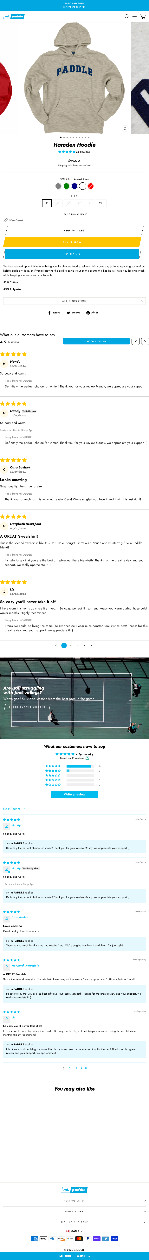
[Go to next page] (92, 645)
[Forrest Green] (26, 1168)
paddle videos (20, 271)
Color (74, 178)
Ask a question (74, 301)
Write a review (97, 341)
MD (69, 203)
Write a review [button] (74, 794)
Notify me (72, 253)
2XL (101, 203)
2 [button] (70, 1068)
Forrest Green (66, 186)
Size (74, 196)
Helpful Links (74, 1200)
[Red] (39, 1168)
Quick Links (74, 1211)
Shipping (62, 165)
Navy (74, 186)
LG (80, 203)
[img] (11, 819)
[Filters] (136, 341)
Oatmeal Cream (82, 186)
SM (57, 203)
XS (47, 203)
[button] (74, 1256)
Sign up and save (74, 1222)
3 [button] (76, 1068)
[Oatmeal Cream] (35, 1168)
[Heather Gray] (21, 1168)
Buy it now (72, 242)
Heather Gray (58, 186)
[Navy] (30, 1168)
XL (90, 203)
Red (90, 186)
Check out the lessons (27, 707)
